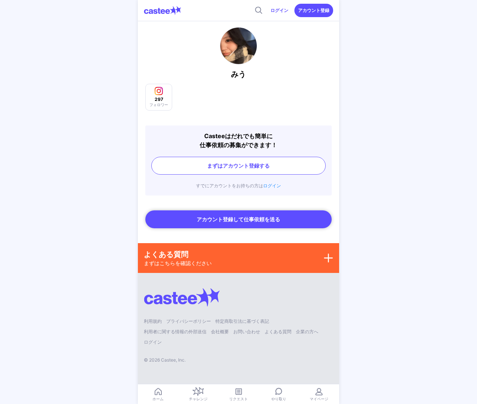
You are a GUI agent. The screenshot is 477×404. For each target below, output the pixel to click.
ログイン (279, 10)
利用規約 (153, 321)
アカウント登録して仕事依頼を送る (238, 219)
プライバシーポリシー (188, 321)
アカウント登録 (313, 10)
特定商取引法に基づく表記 (242, 321)
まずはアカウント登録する (238, 165)
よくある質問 (278, 331)
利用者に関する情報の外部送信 (175, 331)
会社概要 (220, 331)
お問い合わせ (246, 331)
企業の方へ (307, 331)
